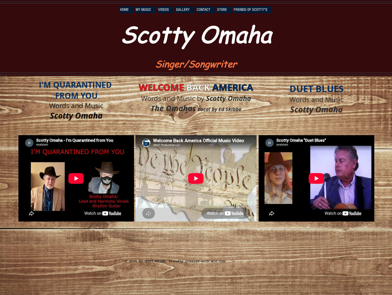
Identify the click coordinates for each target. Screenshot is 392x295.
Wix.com (218, 261)
